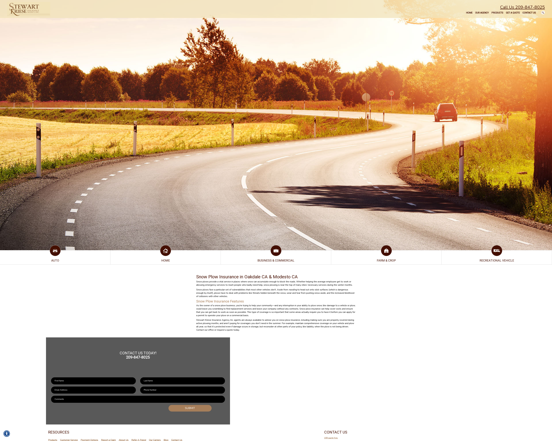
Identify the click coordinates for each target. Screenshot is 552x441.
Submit (190, 408)
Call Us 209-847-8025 (522, 7)
